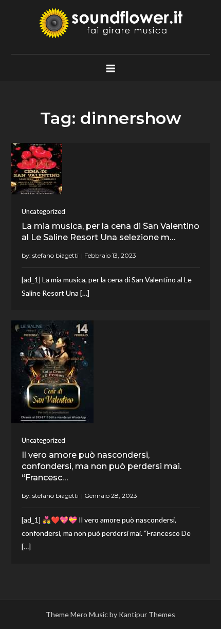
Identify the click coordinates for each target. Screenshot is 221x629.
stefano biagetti (55, 255)
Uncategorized (43, 211)
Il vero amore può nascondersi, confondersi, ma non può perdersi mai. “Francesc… (101, 466)
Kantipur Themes (147, 614)
